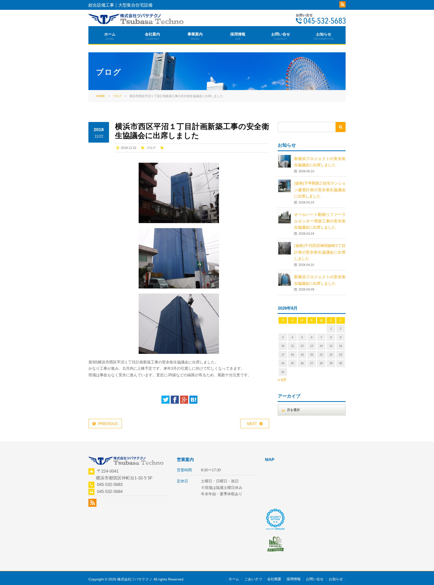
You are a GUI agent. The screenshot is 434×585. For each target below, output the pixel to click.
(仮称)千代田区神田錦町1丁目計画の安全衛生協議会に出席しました (320, 252)
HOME (100, 96)
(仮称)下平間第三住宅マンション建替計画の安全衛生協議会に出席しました (320, 189)
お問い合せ (280, 36)
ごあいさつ (253, 579)
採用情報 (237, 36)
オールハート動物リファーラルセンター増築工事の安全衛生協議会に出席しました (320, 220)
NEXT (252, 424)
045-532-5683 (110, 484)
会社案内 (152, 36)
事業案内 (195, 36)
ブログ (117, 96)
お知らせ (324, 36)
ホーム (110, 36)
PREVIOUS (108, 424)
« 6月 (282, 380)
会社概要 (274, 579)
